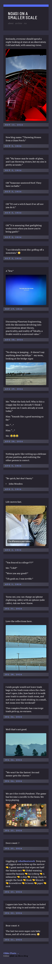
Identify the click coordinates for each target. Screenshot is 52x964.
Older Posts (11, 953)
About (11, 23)
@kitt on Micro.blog (18, 956)
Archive (18, 23)
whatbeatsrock (26, 861)
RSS (25, 23)
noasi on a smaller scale (22, 15)
